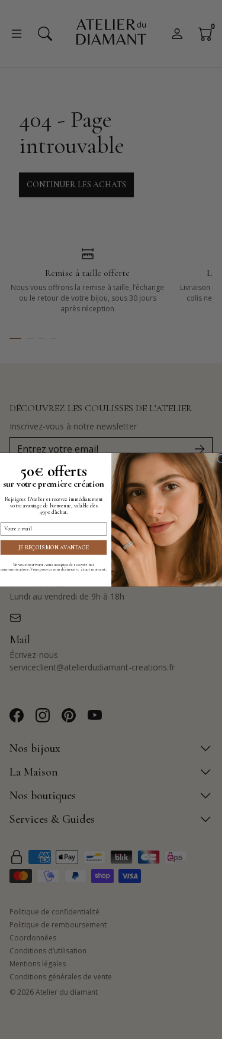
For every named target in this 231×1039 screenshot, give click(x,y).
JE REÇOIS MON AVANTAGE (53, 546)
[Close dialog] (220, 458)
